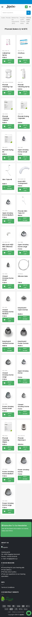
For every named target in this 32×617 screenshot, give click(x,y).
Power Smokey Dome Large (8, 504)
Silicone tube (23, 276)
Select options (9, 187)
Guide (3, 18)
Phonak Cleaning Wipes (5, 440)
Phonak (8, 18)
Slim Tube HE (7, 179)
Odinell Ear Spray (6, 54)
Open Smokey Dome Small (23, 151)
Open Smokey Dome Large (23, 246)
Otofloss (21, 53)
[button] (2, 7)
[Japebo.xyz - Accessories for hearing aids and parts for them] (10, 7)
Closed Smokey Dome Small (7, 278)
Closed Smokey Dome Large (7, 375)
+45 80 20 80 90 (11, 556)
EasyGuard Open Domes (23, 309)
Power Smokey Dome (23, 471)
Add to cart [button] (10, 61)
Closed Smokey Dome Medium (7, 312)
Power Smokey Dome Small (8, 407)
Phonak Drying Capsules (23, 117)
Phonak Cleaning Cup (7, 86)
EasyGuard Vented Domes (8, 342)
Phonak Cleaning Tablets (5, 118)
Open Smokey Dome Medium (7, 214)
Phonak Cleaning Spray (23, 86)
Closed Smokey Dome (23, 406)
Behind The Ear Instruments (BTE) (15, 20)
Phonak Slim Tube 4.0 (22, 212)
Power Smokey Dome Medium (8, 473)
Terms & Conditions (7, 587)
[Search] (28, 13)
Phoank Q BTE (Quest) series (22, 20)
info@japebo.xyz (12, 559)
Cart (9, 612)
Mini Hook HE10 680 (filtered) (7, 246)
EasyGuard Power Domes (23, 342)
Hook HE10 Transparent (22, 182)
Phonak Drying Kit (7, 151)
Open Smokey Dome (23, 372)
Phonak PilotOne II (21, 439)
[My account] (26, 6)
